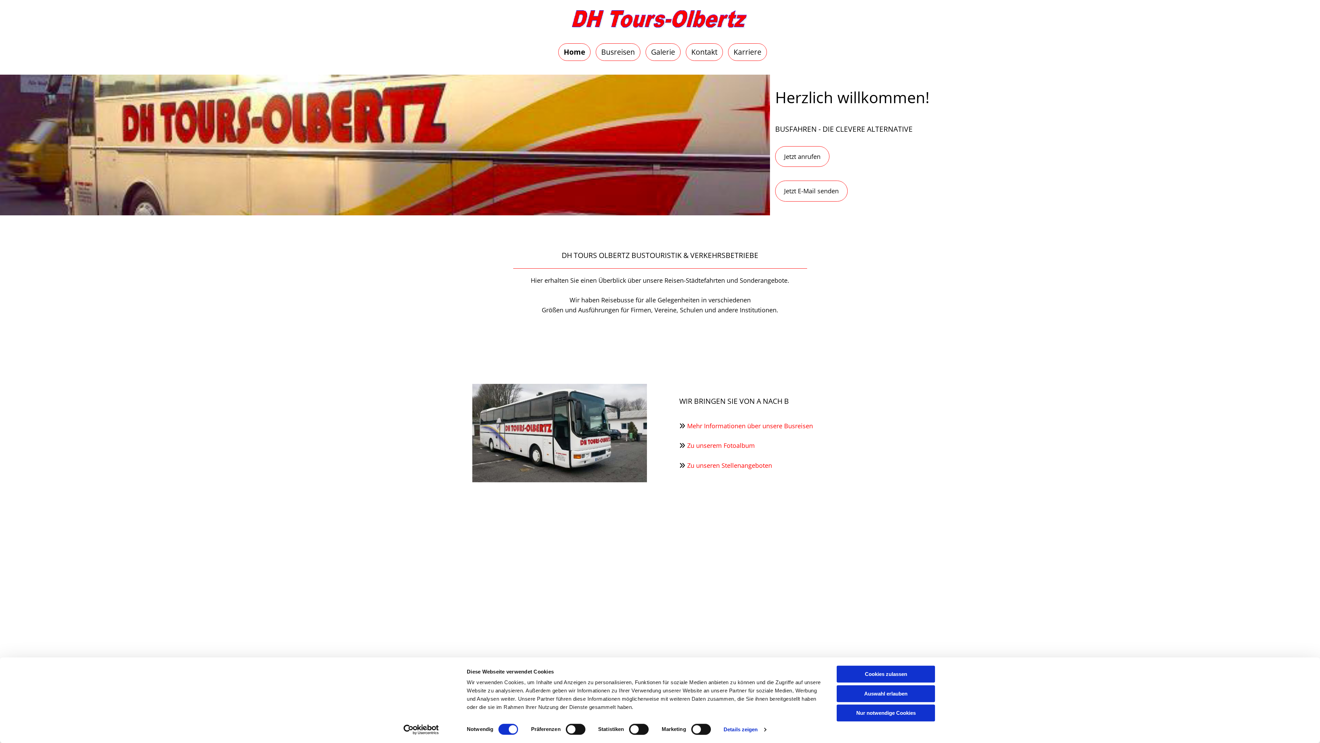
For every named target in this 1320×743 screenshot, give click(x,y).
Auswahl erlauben (886, 694)
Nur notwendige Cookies (886, 713)
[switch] (575, 729)
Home (574, 52)
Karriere (747, 52)
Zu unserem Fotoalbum (721, 445)
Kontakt (704, 52)
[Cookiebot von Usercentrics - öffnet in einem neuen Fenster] (421, 729)
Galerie (663, 52)
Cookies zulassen (886, 674)
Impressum (742, 631)
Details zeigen (741, 729)
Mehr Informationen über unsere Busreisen (750, 426)
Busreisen (618, 52)
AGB (848, 631)
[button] (802, 156)
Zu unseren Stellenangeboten (729, 465)
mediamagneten (692, 631)
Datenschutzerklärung (801, 631)
